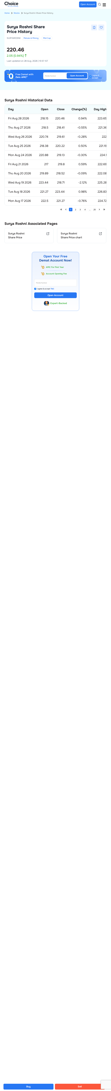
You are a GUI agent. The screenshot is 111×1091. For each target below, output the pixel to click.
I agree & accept (97, 76)
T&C (100, 78)
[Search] (99, 4)
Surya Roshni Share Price (16, 235)
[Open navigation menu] (104, 4)
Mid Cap (47, 38)
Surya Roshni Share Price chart (71, 235)
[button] (94, 27)
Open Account (77, 75)
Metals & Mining (31, 38)
